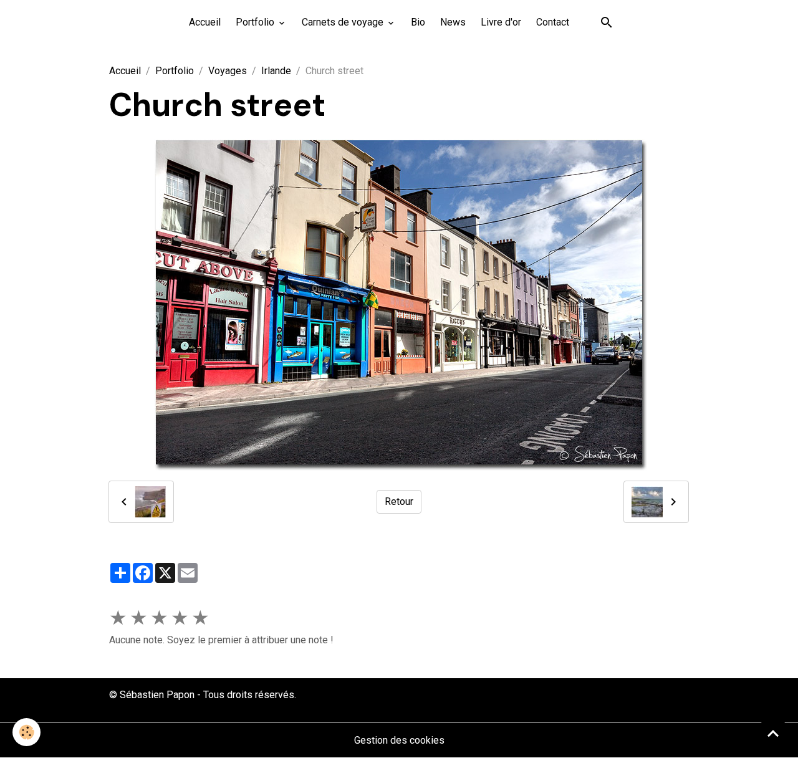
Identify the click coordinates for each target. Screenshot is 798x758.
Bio (418, 22)
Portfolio (256, 22)
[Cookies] (26, 732)
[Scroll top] (773, 733)
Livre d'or (501, 22)
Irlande (276, 71)
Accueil (205, 22)
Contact (552, 22)
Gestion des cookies (399, 740)
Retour (399, 501)
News (453, 22)
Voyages (227, 71)
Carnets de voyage (344, 22)
